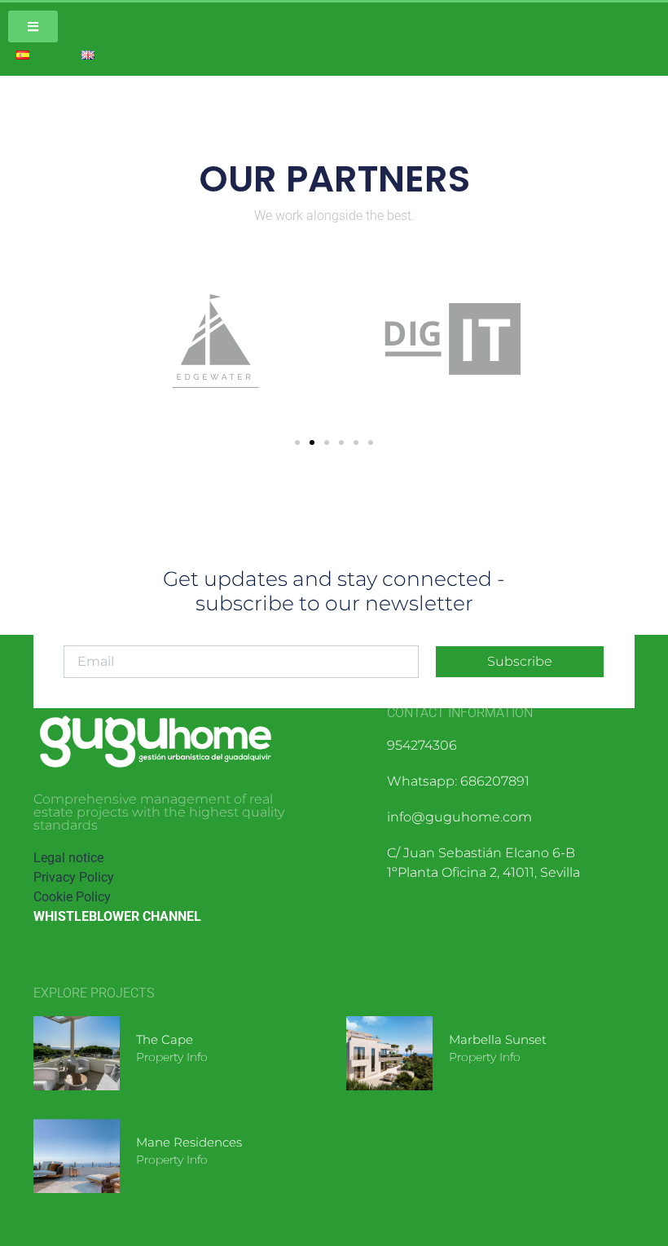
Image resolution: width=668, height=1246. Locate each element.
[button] (297, 442)
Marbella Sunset (498, 1039)
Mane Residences (189, 1142)
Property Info (172, 1057)
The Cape (164, 1039)
